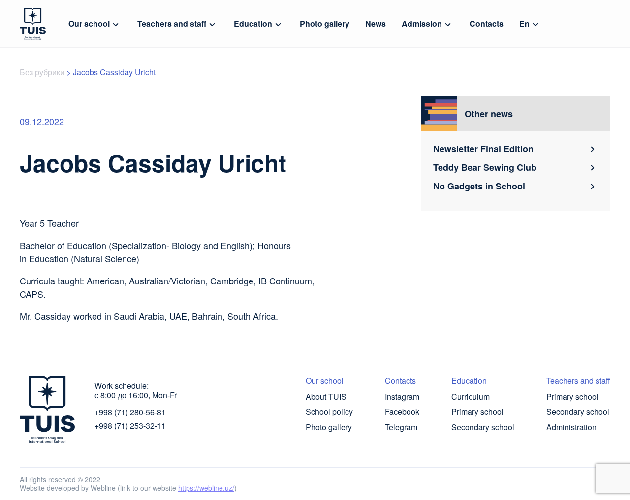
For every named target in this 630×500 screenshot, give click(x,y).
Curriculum (470, 396)
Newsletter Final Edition (483, 148)
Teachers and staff (171, 23)
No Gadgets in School (479, 186)
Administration (571, 427)
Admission (422, 23)
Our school (89, 23)
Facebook (402, 411)
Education (253, 23)
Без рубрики (42, 72)
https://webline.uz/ (206, 488)
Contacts (487, 23)
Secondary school (482, 427)
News (375, 23)
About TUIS (326, 396)
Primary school (478, 411)
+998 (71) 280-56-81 (130, 412)
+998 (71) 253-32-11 (130, 425)
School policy (329, 411)
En (524, 23)
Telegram (401, 427)
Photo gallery (324, 23)
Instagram (402, 396)
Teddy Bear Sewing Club (484, 167)
